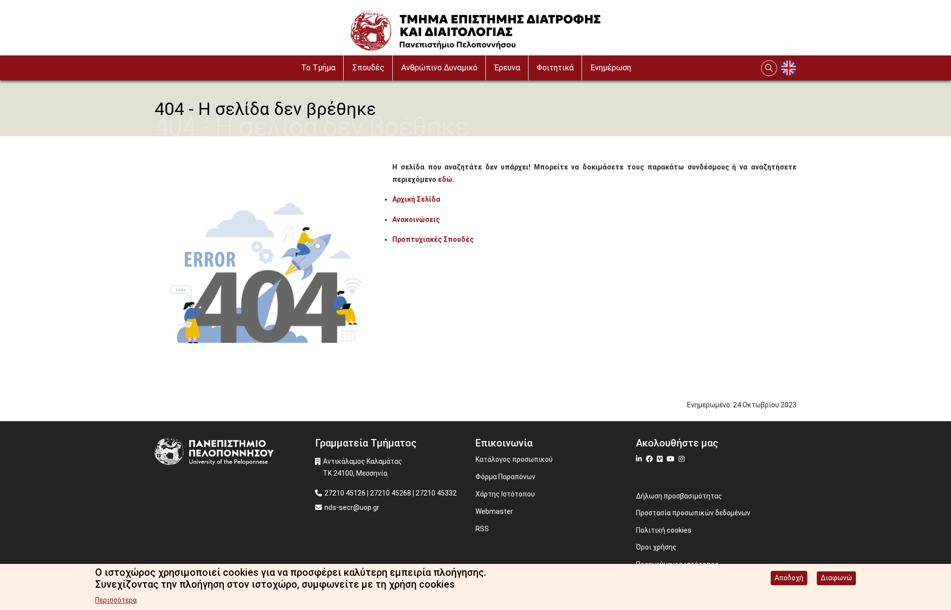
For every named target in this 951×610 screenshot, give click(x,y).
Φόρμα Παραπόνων (505, 477)
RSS (482, 529)
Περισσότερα (116, 600)
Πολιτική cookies (663, 530)
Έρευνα (507, 67)
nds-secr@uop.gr (351, 507)
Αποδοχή (789, 578)
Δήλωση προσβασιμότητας (679, 496)
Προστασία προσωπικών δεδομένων (693, 513)
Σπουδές (368, 67)
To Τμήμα (318, 67)
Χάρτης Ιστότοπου (505, 494)
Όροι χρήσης (656, 547)
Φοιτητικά (555, 67)
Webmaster (494, 511)
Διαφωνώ (836, 578)
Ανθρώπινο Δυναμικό (439, 67)
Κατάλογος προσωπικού (514, 459)
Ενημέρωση (610, 67)
